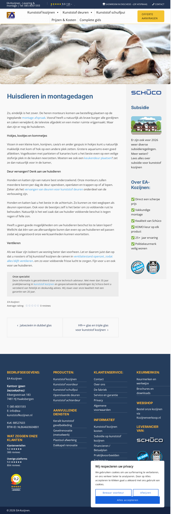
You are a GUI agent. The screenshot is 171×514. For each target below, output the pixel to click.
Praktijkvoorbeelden (106, 455)
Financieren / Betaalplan (102, 448)
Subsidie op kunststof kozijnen (107, 438)
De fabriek (100, 390)
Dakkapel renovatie (65, 445)
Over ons (99, 384)
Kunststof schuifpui (110, 12)
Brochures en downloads (145, 391)
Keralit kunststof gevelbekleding (63, 423)
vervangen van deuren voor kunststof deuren (54, 189)
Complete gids (90, 20)
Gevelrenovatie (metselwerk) (62, 433)
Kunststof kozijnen (41, 12)
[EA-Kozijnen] (11, 16)
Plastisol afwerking (65, 440)
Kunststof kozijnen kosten (105, 429)
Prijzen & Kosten (64, 20)
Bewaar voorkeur (113, 492)
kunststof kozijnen (44, 284)
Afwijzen (145, 492)
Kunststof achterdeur (66, 400)
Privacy (98, 400)
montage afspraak (34, 118)
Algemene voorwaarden (102, 408)
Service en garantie (106, 395)
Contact (99, 379)
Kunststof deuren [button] (76, 12)
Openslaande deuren (66, 395)
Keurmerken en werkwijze (146, 381)
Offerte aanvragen (150, 16)
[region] (127, 484)
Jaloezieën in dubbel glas (36, 325)
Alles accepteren (127, 500)
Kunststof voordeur (65, 384)
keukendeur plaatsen (98, 158)
